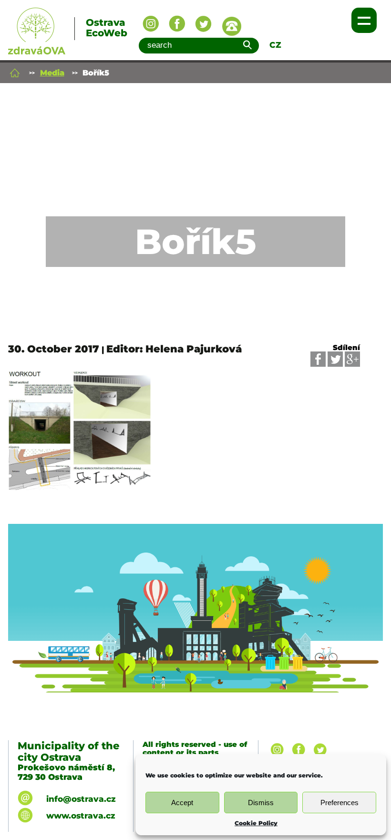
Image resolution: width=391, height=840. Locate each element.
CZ (275, 45)
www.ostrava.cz (80, 815)
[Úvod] (14, 73)
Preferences (339, 802)
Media (52, 72)
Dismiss (261, 802)
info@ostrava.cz (80, 799)
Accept (182, 802)
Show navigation (364, 20)
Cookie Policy (256, 823)
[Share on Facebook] (318, 359)
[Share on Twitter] (335, 359)
